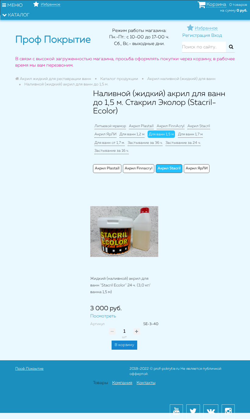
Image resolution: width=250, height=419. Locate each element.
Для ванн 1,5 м (161, 134)
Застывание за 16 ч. (112, 151)
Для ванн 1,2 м (132, 134)
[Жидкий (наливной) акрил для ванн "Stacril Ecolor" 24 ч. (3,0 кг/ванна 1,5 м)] (124, 231)
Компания (122, 383)
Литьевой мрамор (110, 126)
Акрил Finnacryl (138, 168)
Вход (216, 35)
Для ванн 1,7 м (190, 134)
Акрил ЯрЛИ (105, 134)
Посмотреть (103, 316)
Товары (100, 383)
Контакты (146, 383)
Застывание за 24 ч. (183, 143)
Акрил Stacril (199, 126)
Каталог (18, 15)
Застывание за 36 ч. (145, 143)
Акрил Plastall (141, 126)
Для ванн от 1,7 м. (110, 143)
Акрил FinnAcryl (170, 126)
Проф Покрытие (29, 369)
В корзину (124, 345)
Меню (14, 5)
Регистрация (196, 35)
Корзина (216, 4)
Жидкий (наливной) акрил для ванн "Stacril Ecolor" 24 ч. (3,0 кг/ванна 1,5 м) (120, 285)
